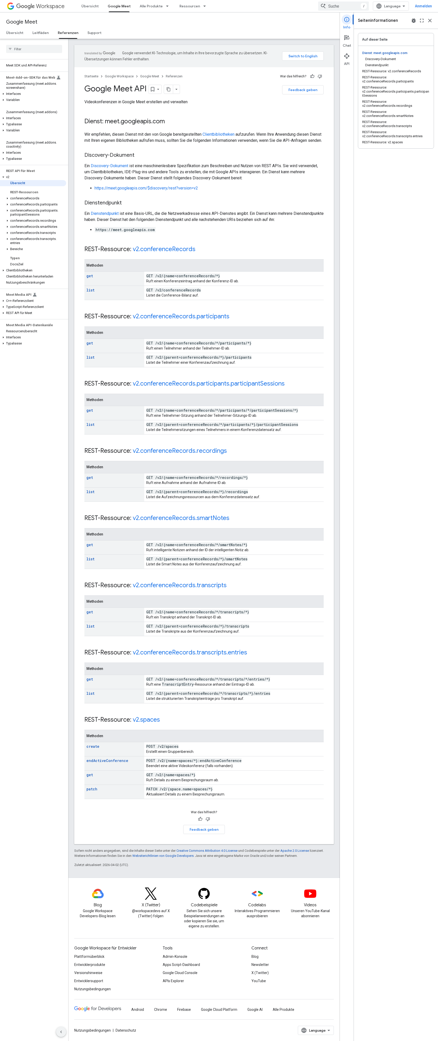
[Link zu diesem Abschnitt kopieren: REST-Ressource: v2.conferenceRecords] (200, 250)
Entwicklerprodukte (89, 965)
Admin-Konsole (175, 957)
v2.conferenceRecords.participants (181, 316)
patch (91, 789)
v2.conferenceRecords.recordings (180, 451)
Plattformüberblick (89, 957)
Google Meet (119, 6)
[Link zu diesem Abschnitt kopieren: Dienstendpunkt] (127, 203)
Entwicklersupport (88, 981)
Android (137, 1010)
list (90, 290)
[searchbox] (34, 49)
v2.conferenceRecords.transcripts (180, 585)
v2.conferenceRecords (164, 249)
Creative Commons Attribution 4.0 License (207, 851)
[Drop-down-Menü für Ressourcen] (206, 6)
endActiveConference (107, 760)
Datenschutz (126, 1030)
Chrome (160, 1010)
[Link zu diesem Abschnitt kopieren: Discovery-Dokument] (139, 155)
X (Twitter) (260, 973)
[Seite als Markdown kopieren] (168, 89)
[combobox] (343, 6)
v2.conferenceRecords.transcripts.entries (190, 652)
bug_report (414, 21)
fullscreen (422, 21)
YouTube (258, 981)
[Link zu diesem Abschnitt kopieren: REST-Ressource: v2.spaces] (165, 720)
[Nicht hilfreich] (320, 76)
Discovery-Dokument (109, 165)
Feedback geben (302, 90)
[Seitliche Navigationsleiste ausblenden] (61, 1032)
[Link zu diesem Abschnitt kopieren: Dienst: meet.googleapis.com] (170, 122)
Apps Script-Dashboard (181, 965)
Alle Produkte (151, 6)
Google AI (255, 1010)
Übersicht (90, 6)
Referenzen (68, 32)
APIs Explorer (173, 981)
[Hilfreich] (312, 76)
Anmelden (423, 6)
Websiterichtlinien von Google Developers (163, 856)
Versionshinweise (88, 973)
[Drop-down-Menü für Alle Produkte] (169, 6)
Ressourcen (189, 6)
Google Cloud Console (180, 973)
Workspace (50, 6)
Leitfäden (40, 32)
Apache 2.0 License (294, 851)
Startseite (91, 76)
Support (94, 32)
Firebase (184, 1010)
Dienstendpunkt (105, 213)
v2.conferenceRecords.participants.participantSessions (209, 383)
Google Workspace (119, 76)
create (92, 746)
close (430, 21)
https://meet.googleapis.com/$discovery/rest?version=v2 (146, 188)
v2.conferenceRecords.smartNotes (181, 518)
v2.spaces (146, 719)
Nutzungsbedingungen (92, 989)
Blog (255, 957)
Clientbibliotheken (218, 134)
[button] (33, 94)
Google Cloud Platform (219, 1010)
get (89, 275)
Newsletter (260, 965)
